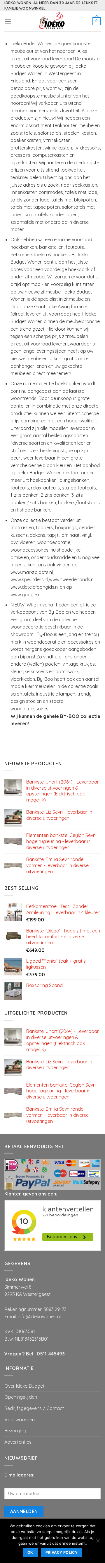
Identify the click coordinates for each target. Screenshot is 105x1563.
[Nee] (98, 1542)
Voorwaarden (19, 1419)
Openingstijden (20, 1397)
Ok (30, 1552)
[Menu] (7, 21)
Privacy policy (62, 1552)
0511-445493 (51, 1354)
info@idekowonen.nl (39, 1316)
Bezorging (15, 1431)
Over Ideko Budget (24, 1386)
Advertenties (18, 1442)
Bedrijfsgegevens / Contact (34, 1408)
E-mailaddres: (19, 1475)
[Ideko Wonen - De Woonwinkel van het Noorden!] (53, 21)
